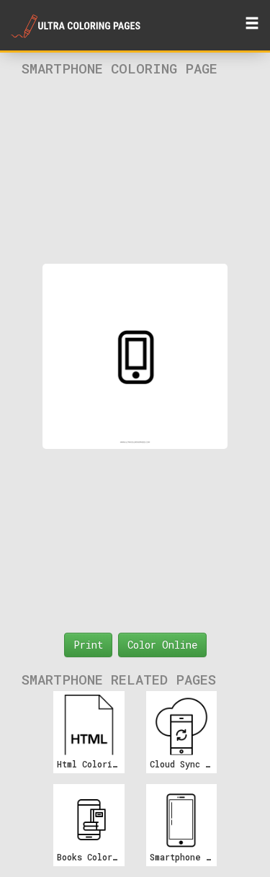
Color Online (162, 644)
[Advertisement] (135, 170)
